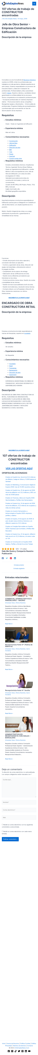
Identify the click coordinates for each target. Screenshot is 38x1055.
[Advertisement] (19, 59)
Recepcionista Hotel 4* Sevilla (17, 690)
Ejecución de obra (14, 372)
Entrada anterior (19, 565)
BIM (10, 150)
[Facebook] (3, 558)
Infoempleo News (10, 603)
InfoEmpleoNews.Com (22, 1048)
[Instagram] (12, 1051)
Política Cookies (25, 1043)
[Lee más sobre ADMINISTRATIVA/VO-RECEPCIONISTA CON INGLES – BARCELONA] (19, 724)
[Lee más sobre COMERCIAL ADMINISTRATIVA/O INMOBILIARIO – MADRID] (19, 589)
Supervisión (13, 375)
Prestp (11, 154)
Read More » (9, 624)
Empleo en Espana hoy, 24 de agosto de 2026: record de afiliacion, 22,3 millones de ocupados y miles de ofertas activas (21, 506)
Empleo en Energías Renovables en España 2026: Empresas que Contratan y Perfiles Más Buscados (20, 529)
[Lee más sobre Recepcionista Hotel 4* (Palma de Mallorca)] (19, 635)
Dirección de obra (14, 147)
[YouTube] (29, 1051)
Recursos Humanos (29, 80)
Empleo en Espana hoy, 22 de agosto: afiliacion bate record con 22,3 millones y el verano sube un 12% (20, 536)
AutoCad (12, 156)
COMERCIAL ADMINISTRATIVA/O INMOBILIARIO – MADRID (18, 599)
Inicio (3, 1043)
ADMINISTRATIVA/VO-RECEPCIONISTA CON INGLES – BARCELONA (18, 736)
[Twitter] (7, 558)
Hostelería (12, 364)
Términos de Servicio (19, 1046)
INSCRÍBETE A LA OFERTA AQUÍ (19, 450)
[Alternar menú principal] (34, 4)
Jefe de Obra (13, 143)
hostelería (27, 333)
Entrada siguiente (19, 568)
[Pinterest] (11, 558)
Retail (11, 366)
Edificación (12, 145)
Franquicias (12, 368)
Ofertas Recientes (21, 603)
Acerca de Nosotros (13, 1043)
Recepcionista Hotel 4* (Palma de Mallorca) (18, 645)
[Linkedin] (15, 558)
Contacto (30, 1046)
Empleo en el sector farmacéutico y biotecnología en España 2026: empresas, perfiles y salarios (19, 513)
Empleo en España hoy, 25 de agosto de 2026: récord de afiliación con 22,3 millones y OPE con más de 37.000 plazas (21, 492)
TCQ (10, 152)
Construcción (13, 141)
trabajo (9, 93)
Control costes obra (15, 158)
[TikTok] (15, 1051)
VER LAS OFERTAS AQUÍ (19, 468)
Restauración (13, 370)
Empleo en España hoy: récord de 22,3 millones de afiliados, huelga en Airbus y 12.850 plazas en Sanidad (21, 479)
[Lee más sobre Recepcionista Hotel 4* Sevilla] (19, 680)
